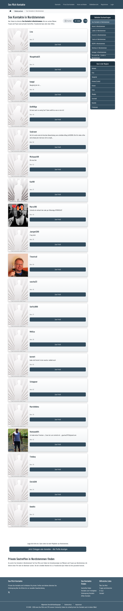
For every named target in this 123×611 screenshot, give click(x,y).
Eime (93, 90)
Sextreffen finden (86, 588)
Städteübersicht (93, 4)
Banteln (94, 103)
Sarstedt (94, 98)
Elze (93, 73)
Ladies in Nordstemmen (99, 31)
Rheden (94, 94)
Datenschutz (68, 604)
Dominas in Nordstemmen (99, 48)
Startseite (57, 4)
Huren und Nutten (82, 4)
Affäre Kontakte (85, 596)
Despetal (94, 77)
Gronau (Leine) (96, 81)
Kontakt (101, 593)
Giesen (94, 86)
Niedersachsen (18, 11)
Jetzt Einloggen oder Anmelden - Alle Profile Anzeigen (47, 549)
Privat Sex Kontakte (68, 4)
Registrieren (104, 4)
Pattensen (95, 107)
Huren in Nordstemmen (98, 26)
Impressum (78, 604)
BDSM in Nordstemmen (98, 43)
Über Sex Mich (103, 585)
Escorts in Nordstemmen (99, 35)
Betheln (94, 68)
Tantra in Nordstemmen (99, 39)
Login (112, 4)
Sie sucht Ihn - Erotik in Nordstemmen (99, 56)
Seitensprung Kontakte (87, 593)
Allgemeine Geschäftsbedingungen (51, 604)
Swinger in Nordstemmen (99, 52)
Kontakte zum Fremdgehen (89, 591)
